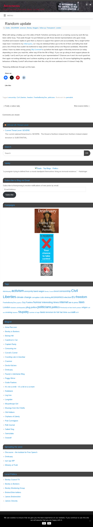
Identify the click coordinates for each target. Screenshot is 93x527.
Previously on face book (68, 307)
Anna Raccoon (11, 327)
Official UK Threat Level (17, 125)
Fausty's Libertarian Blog (15, 374)
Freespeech (51, 28)
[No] (90, 521)
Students (15, 312)
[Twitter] (90, 5)
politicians (51, 97)
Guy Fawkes (27, 302)
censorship (12, 97)
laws (82, 302)
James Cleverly (11, 501)
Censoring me (10, 348)
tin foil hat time (60, 312)
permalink (69, 97)
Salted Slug (9, 429)
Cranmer (8, 361)
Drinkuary (9, 370)
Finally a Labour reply (12, 106)
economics (57, 297)
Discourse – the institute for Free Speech (21, 452)
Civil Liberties (21, 97)
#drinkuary (7, 291)
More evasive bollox (81, 106)
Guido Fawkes (11, 382)
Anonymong (12, 6)
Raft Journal (10, 425)
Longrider (8, 399)
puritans (78, 307)
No (49, 523)
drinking (47, 297)
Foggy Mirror (10, 378)
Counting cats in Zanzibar (15, 357)
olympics (13, 307)
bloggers (36, 28)
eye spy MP (10, 461)
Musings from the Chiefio (15, 408)
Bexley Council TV (12, 480)
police (34, 307)
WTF (77, 312)
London (58, 28)
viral (69, 312)
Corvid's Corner (11, 353)
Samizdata (9, 433)
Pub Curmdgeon (11, 421)
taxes (42, 312)
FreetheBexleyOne (40, 97)
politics (56, 307)
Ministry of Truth (11, 465)
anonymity (28, 291)
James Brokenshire (13, 497)
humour (37, 302)
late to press (73, 302)
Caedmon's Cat (11, 340)
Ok (44, 523)
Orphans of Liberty (12, 416)
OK (86, 153)
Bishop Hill (9, 336)
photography (21, 307)
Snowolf (8, 438)
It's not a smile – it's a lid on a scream (20, 387)
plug (28, 307)
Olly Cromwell (36, 50)
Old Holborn (10, 412)
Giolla (8, 28)
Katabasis (9, 391)
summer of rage (34, 312)
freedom (30, 97)
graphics (19, 302)
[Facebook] (86, 5)
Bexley (29, 28)
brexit (56, 291)
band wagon (39, 291)
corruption (36, 297)
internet (63, 302)
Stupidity (23, 312)
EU (73, 297)
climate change (24, 297)
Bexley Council (49, 291)
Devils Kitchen (10, 365)
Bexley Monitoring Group (15, 488)
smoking (8, 312)
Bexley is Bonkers (12, 331)
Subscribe (9, 195)
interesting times (50, 302)
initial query (28, 44)
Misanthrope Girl (11, 404)
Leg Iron (8, 395)
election (67, 297)
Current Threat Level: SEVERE (17, 130)
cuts (42, 297)
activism (23, 28)
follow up (43, 28)
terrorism (49, 312)
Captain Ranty (10, 344)
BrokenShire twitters (13, 492)
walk (73, 312)
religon (85, 307)
